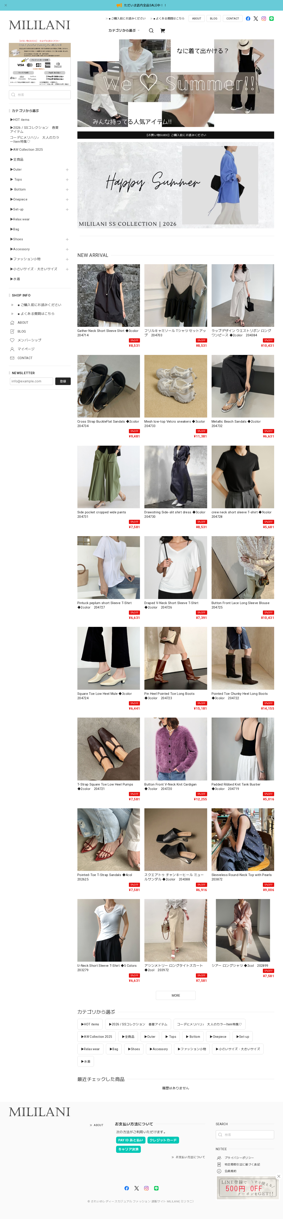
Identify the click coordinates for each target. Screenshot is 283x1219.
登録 (63, 381)
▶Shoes (16, 239)
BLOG (213, 18)
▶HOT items (19, 120)
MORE (176, 995)
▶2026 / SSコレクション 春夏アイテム (34, 130)
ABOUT (196, 18)
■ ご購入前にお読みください (127, 18)
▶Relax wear (20, 219)
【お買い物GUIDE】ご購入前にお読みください (176, 135)
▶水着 (15, 279)
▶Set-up (16, 209)
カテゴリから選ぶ (122, 31)
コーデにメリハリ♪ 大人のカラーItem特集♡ (34, 140)
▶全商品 (16, 160)
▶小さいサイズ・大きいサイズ (33, 269)
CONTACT (232, 18)
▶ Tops (16, 179)
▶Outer (16, 169)
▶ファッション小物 (25, 259)
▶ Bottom (18, 189)
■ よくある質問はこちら (169, 18)
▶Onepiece (18, 199)
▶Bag (14, 229)
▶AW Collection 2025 (26, 150)
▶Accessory (20, 249)
